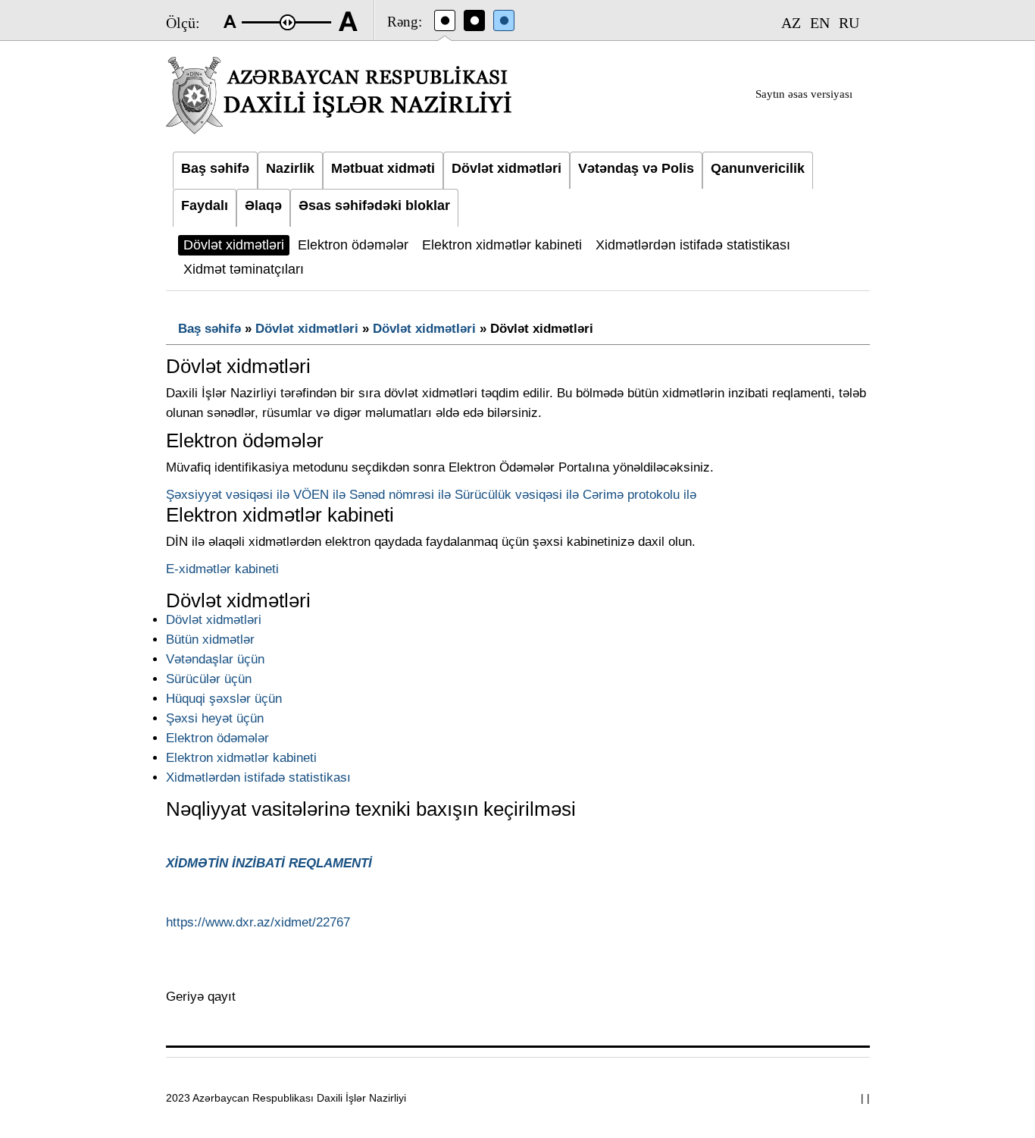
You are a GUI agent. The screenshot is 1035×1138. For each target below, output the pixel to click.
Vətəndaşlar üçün (215, 659)
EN (820, 22)
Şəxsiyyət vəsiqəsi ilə (227, 494)
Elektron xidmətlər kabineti (241, 758)
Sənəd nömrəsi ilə (400, 494)
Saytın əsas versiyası (803, 94)
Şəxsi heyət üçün (215, 718)
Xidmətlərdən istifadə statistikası (258, 777)
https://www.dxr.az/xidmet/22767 (258, 922)
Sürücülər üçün (209, 679)
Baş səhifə (209, 328)
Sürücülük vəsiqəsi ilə (517, 494)
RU (849, 22)
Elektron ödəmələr (217, 738)
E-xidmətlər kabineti (222, 569)
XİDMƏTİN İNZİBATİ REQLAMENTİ (269, 863)
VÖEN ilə (319, 494)
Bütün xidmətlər (210, 639)
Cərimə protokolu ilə (639, 494)
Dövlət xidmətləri (306, 328)
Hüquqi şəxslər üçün (224, 698)
